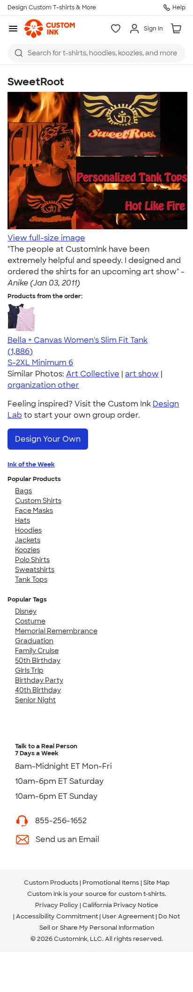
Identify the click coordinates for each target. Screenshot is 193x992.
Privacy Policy (56, 905)
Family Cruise (37, 650)
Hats (22, 520)
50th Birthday (37, 660)
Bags (23, 491)
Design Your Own (48, 439)
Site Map (156, 883)
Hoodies (28, 530)
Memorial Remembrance (56, 631)
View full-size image (46, 238)
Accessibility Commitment (57, 916)
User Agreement (128, 916)
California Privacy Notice (120, 905)
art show (142, 374)
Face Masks (34, 510)
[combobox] (96, 53)
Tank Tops (31, 579)
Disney (26, 611)
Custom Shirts (38, 500)
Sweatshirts (34, 569)
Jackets (27, 540)
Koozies (27, 550)
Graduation (34, 641)
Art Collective (92, 374)
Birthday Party (39, 680)
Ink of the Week (31, 464)
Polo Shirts (32, 560)
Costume (30, 621)
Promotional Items (110, 883)
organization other (43, 385)
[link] (49, 28)
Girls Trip (29, 670)
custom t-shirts (142, 894)
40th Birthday (38, 690)
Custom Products (51, 883)
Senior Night (35, 700)
